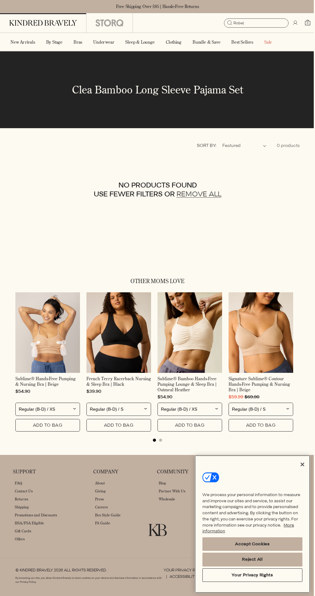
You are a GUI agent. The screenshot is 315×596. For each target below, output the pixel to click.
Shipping (22, 507)
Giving (100, 491)
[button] (54, 42)
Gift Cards (23, 531)
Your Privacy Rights (182, 570)
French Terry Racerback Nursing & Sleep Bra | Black (112, 381)
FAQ (18, 483)
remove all (196, 195)
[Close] (298, 464)
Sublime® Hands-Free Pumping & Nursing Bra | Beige (45, 381)
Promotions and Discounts (36, 515)
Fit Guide (102, 523)
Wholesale (167, 499)
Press (99, 499)
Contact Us (24, 491)
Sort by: (202, 147)
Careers (101, 507)
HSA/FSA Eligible (29, 523)
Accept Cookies (247, 544)
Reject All (247, 559)
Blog (162, 483)
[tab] (152, 440)
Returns (21, 499)
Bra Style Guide (108, 515)
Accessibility (180, 576)
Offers (20, 539)
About (100, 483)
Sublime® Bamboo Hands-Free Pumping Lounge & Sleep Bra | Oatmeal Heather (184, 384)
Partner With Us (172, 491)
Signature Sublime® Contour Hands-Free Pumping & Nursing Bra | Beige (256, 384)
